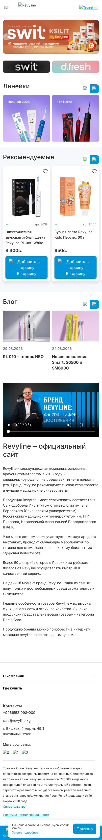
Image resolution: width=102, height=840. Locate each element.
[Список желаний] (45, 170)
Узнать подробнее (25, 832)
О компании (13, 676)
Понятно (84, 828)
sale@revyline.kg (17, 720)
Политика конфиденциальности (26, 815)
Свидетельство (14, 806)
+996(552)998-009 (19, 712)
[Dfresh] (75, 67)
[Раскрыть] (93, 676)
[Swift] (26, 67)
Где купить (12, 688)
